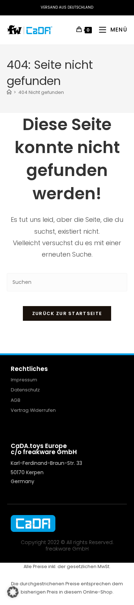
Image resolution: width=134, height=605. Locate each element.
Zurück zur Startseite (67, 313)
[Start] (9, 92)
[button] (13, 592)
